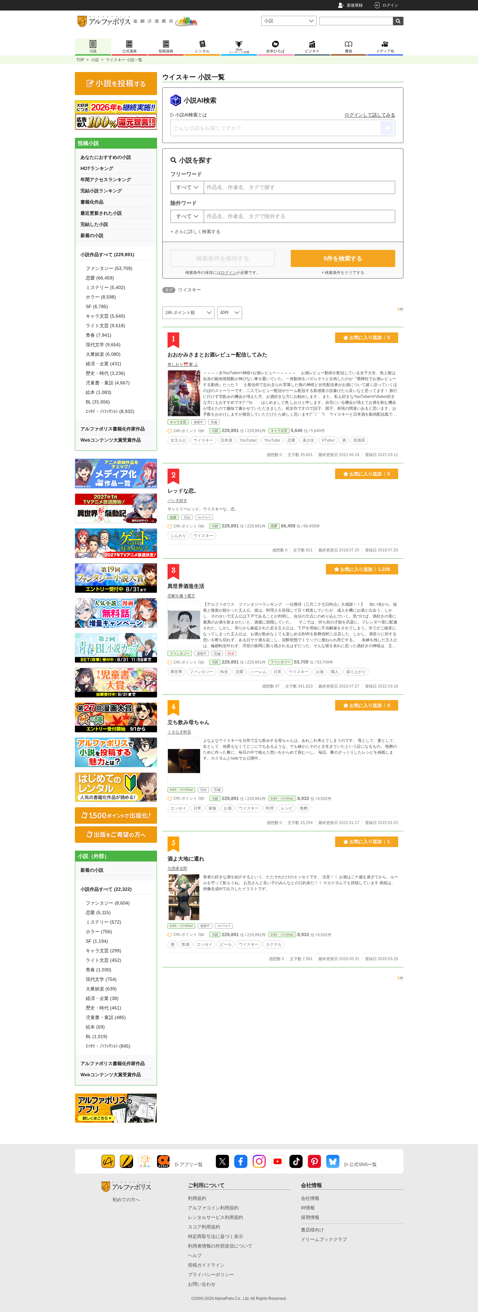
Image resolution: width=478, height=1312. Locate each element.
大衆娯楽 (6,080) (103, 354)
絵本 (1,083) (98, 392)
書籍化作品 (91, 202)
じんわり (178, 535)
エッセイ (178, 808)
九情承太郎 (177, 868)
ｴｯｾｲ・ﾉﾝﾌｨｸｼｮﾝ (181, 789)
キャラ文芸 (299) (103, 950)
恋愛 (291, 440)
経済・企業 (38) (102, 998)
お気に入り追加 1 (370, 841)
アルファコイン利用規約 (213, 1207)
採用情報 (310, 1217)
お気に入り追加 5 (370, 337)
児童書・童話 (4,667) (108, 382)
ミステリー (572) (103, 922)
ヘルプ (195, 1255)
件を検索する (343, 258)
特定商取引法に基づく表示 (215, 1236)
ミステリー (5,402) (105, 287)
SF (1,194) (97, 941)
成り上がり (356, 671)
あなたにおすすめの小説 (105, 157)
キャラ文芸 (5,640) (105, 316)
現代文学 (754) (101, 979)
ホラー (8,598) (101, 297)
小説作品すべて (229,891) (107, 254)
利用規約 (197, 1198)
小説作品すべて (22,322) (106, 889)
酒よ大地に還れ (186, 859)
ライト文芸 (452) (103, 960)
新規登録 (355, 5)
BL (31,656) (98, 401)
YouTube (272, 440)
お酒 (320, 671)
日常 (278, 671)
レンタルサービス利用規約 (215, 1217)
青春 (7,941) (98, 335)
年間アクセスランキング (105, 179)
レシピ (287, 808)
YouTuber (248, 440)
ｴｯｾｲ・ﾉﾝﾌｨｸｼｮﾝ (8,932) (110, 411)
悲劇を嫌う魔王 (181, 596)
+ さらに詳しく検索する (195, 231)
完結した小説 (94, 224)
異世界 (176, 671)
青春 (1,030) (98, 969)
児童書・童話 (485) (106, 1017)
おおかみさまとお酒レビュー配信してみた (217, 354)
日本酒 (226, 440)
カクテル (274, 944)
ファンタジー (180, 653)
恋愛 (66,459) (100, 277)
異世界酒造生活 (186, 586)
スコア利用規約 (204, 1226)
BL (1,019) (96, 1036)
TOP (80, 60)
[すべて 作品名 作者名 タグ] (187, 187)
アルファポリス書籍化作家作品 (112, 428)
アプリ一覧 (191, 1164)
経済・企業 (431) (103, 363)
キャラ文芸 (178, 422)
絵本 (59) (95, 1027)
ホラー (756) (99, 931)
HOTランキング (96, 168)
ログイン (390, 5)
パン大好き (177, 500)
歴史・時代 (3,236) (105, 373)
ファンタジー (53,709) (109, 268)
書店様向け (312, 1229)
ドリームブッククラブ (324, 1239)
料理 (270, 808)
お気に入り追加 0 (370, 473)
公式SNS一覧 (363, 1164)
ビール (226, 944)
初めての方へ (126, 1199)
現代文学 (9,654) (103, 344)
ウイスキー (203, 440)
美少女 (308, 440)
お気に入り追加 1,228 (365, 569)
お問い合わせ (202, 1284)
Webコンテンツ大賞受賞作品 (110, 440)
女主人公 (178, 440)
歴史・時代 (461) (103, 1007)
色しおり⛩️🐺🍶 (183, 364)
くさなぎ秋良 (179, 732)
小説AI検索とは (191, 114)
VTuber (328, 440)
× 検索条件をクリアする (343, 272)
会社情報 (310, 1198)
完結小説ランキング (101, 190)
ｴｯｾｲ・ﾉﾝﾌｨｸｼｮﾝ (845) (108, 1046)
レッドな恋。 (183, 491)
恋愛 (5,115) (98, 912)
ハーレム (258, 671)
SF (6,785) (97, 306)
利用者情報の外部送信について (220, 1246)
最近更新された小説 (101, 213)
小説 (95, 60)
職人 (335, 671)
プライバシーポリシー (211, 1274)
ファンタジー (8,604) (108, 903)
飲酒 (186, 944)
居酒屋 (359, 440)
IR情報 (308, 1207)
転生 (224, 671)
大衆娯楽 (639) (101, 988)
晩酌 (304, 808)
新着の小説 (91, 235)
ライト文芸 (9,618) (105, 325)
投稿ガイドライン (206, 1265)
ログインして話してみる (370, 114)
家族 (212, 808)
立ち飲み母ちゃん (189, 722)
